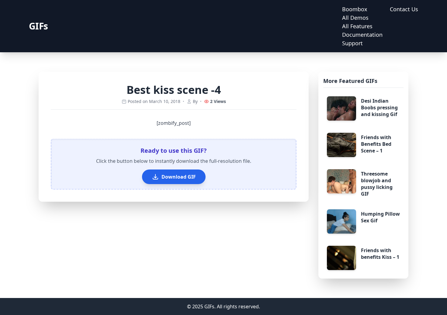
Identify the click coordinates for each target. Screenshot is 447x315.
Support (352, 43)
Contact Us (404, 9)
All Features (357, 26)
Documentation (362, 34)
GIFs (38, 26)
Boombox (354, 9)
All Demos (355, 17)
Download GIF (178, 176)
